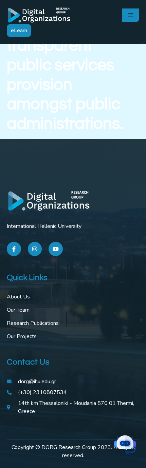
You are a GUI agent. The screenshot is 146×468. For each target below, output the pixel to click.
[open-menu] (130, 15)
